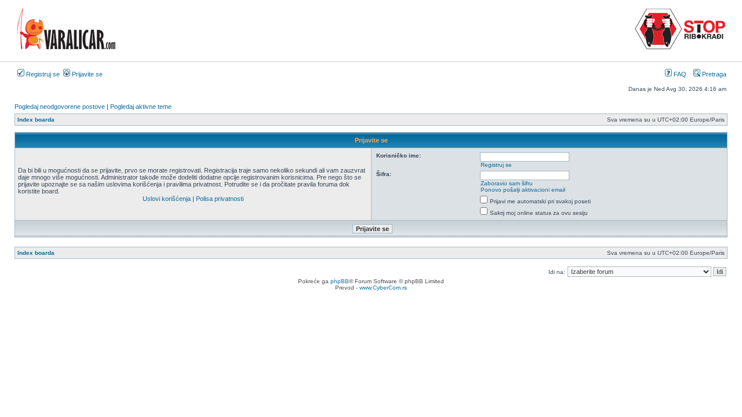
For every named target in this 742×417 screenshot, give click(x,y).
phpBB (339, 281)
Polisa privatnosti (219, 198)
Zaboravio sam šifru (507, 183)
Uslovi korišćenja (167, 198)
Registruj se (42, 74)
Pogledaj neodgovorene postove (59, 106)
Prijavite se (86, 74)
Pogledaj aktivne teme (141, 106)
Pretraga (713, 74)
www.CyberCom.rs (383, 287)
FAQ (679, 74)
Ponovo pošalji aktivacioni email (523, 189)
